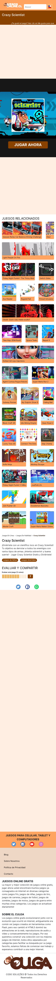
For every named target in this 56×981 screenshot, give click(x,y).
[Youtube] (32, 844)
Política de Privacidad (14, 867)
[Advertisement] (28, 51)
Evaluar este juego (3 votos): (13, 572)
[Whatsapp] (36, 587)
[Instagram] (41, 844)
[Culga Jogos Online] (28, 962)
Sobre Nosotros (12, 861)
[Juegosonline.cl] (13, 5)
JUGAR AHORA (28, 145)
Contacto (8, 873)
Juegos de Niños (10, 560)
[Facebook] (27, 587)
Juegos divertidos (28, 560)
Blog (6, 854)
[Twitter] (18, 587)
